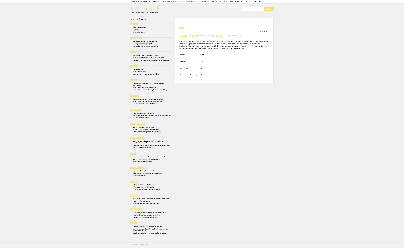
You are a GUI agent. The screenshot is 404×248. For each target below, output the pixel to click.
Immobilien (170, 1)
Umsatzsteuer (245, 1)
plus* (259, 1)
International (179, 1)
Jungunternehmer (191, 1)
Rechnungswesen (203, 1)
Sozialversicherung (221, 1)
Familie (150, 1)
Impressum (144, 244)
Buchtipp (134, 1)
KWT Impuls (145, 8)
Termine (237, 1)
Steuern (231, 1)
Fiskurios (163, 1)
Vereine (253, 1)
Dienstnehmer (142, 1)
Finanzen (156, 1)
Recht (212, 1)
